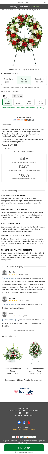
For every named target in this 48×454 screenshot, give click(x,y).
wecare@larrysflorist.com (24, 415)
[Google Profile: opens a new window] (24, 422)
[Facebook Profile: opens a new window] (19, 422)
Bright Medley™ (22, 304)
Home (3, 10)
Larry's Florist (24, 2)
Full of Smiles (21, 278)
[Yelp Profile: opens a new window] (28, 422)
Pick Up (19, 96)
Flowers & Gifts (11, 10)
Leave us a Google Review (24, 429)
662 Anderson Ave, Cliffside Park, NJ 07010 (24, 411)
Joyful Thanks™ (22, 320)
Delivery (7, 97)
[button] (43, 449)
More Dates (41, 102)
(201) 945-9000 (24, 413)
